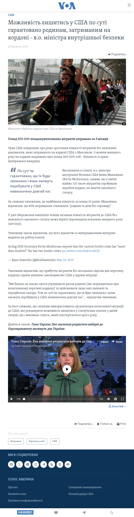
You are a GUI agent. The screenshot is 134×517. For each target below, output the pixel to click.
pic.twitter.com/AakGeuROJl (81, 251)
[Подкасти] (60, 464)
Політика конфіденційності (25, 500)
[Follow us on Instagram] (35, 464)
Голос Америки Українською (32, 346)
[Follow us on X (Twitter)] (19, 464)
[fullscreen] (122, 398)
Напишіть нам (17, 494)
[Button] (117, 54)
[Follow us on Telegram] (43, 464)
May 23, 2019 (65, 260)
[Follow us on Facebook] (11, 464)
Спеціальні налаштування (85, 487)
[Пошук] (111, 512)
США (11, 15)
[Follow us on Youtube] (27, 464)
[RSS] (51, 464)
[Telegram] (84, 512)
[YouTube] (56, 512)
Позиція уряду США (81, 494)
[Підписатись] (68, 464)
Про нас (13, 487)
